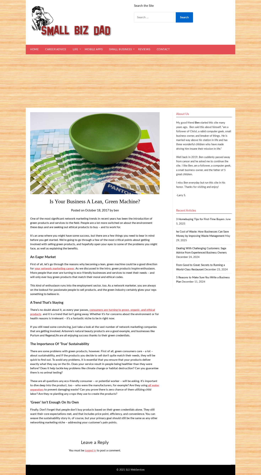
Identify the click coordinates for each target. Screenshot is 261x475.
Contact (163, 49)
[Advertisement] (130, 81)
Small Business (120, 49)
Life (75, 49)
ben (116, 210)
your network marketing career (54, 268)
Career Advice (55, 49)
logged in (90, 450)
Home (34, 49)
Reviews (144, 49)
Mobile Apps (94, 49)
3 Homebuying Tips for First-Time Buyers (200, 219)
